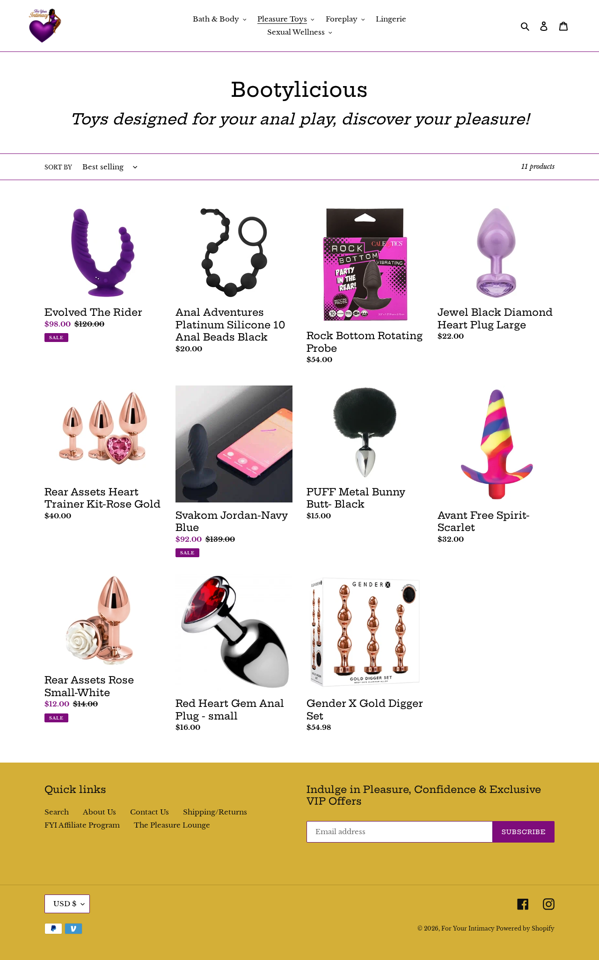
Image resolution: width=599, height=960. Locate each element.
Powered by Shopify (525, 928)
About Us (99, 811)
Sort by (58, 167)
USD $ (64, 903)
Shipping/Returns (215, 811)
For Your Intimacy (468, 928)
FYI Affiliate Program (82, 825)
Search (56, 811)
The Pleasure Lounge (172, 825)
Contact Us (149, 811)
